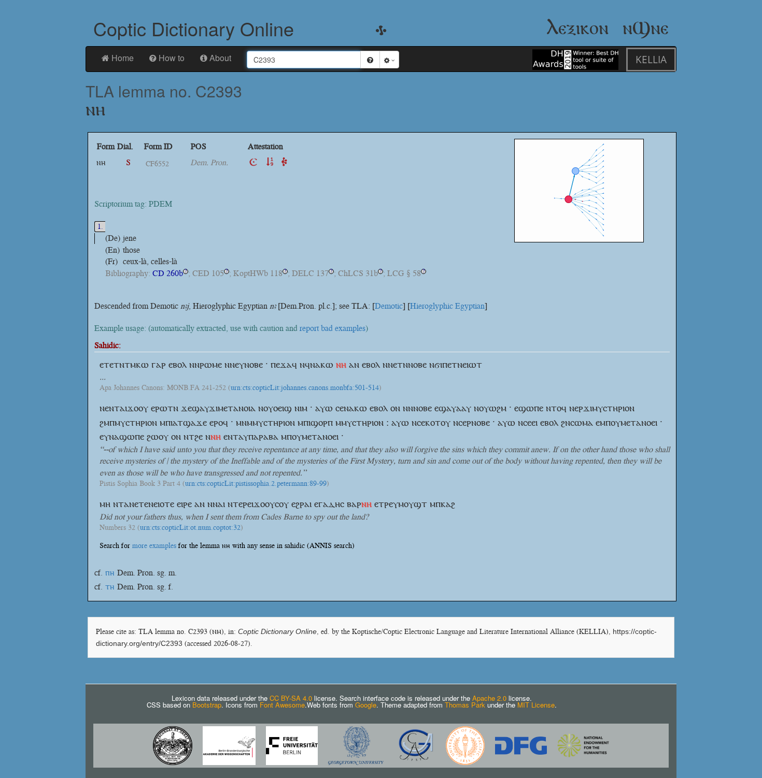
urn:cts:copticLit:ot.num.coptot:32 (190, 527)
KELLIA (651, 59)
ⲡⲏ (110, 572)
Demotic (389, 305)
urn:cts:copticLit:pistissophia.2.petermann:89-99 (256, 483)
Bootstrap (206, 705)
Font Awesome (282, 705)
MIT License (536, 705)
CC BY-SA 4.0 (291, 698)
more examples (154, 546)
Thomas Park (465, 705)
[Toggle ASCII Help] (370, 59)
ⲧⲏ (110, 586)
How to (172, 58)
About (220, 58)
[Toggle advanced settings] (389, 59)
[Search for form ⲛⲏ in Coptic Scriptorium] (253, 162)
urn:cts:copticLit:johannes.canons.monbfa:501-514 (305, 388)
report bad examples (332, 328)
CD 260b (167, 273)
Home (122, 58)
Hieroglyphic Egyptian (447, 305)
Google (365, 705)
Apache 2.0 (489, 698)
